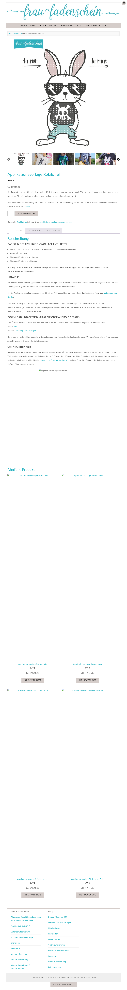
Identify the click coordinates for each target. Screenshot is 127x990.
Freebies (53, 25)
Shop (32, 25)
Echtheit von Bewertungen (22, 937)
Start (10, 33)
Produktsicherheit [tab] (35, 231)
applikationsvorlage (59, 222)
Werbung (52, 956)
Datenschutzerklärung (20, 932)
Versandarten (54, 939)
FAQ (77, 25)
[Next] (118, 159)
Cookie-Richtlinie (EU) (95, 25)
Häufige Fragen (54, 928)
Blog (42, 25)
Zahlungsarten (54, 967)
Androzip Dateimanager (25, 331)
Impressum (15, 943)
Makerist (27, 207)
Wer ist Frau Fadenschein (59, 950)
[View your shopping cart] (124, 3)
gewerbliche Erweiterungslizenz (53, 360)
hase (70, 222)
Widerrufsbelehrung (19, 960)
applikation (45, 222)
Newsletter (67, 25)
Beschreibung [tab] (17, 231)
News (24, 25)
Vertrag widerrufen (19, 954)
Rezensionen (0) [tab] (53, 231)
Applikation (18, 33)
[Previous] (8, 159)
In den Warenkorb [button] (32, 680)
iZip (15, 327)
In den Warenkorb (26, 213)
